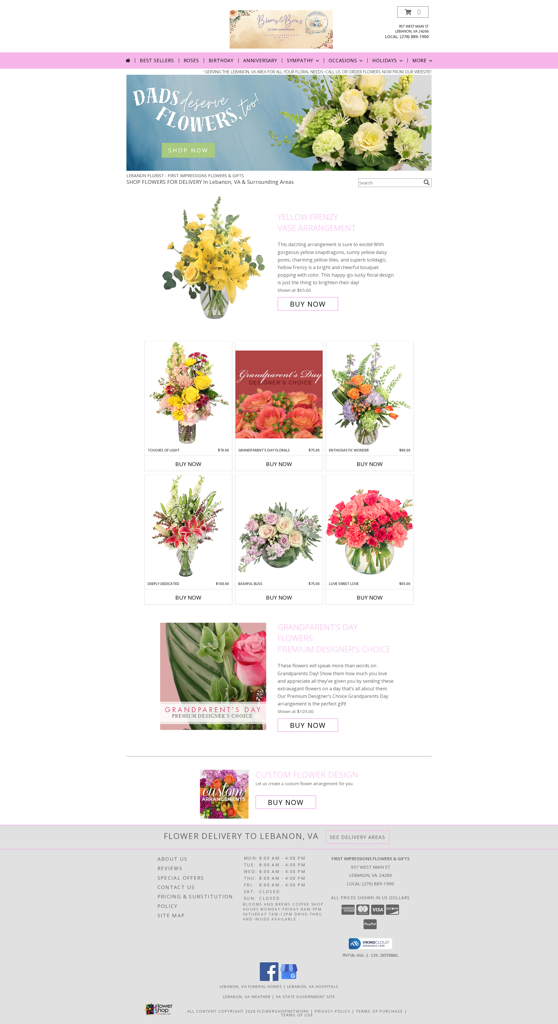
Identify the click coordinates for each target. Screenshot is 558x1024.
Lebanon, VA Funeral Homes (251, 986)
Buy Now (308, 304)
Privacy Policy (332, 1011)
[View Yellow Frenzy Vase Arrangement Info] (217, 260)
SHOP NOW (188, 150)
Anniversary (260, 60)
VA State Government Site (305, 996)
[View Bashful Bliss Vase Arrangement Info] (279, 528)
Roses (191, 60)
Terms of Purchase (379, 1011)
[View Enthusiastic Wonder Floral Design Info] (369, 394)
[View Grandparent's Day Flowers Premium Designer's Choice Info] (217, 676)
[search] (426, 182)
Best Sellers (157, 60)
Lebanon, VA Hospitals (312, 986)
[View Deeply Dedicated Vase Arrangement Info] (188, 528)
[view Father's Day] (279, 169)
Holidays (384, 60)
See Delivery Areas (357, 837)
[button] (413, 12)
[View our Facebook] (269, 979)
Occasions (343, 60)
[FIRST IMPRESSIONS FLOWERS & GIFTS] (281, 29)
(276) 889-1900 (414, 36)
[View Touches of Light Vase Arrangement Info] (188, 394)
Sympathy (300, 60)
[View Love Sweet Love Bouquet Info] (369, 528)
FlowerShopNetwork (283, 1011)
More (419, 60)
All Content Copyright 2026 (221, 1011)
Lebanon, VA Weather (247, 996)
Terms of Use (297, 1015)
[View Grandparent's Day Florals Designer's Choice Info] (279, 394)
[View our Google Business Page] (289, 979)
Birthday (221, 60)
